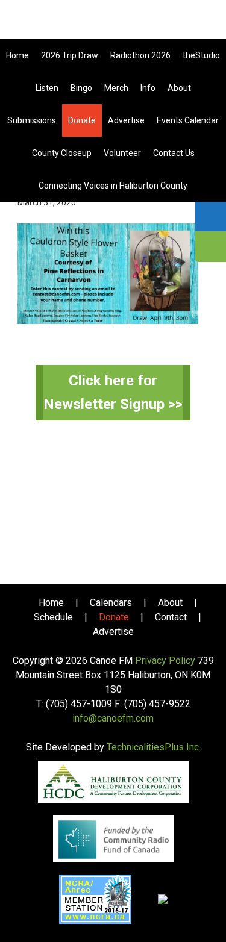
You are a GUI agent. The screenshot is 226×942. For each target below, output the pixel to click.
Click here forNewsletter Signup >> (113, 392)
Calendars (111, 602)
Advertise (113, 631)
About (170, 602)
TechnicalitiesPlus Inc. (154, 747)
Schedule (53, 617)
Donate (114, 617)
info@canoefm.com (113, 718)
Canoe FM (113, 24)
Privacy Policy (165, 660)
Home (51, 602)
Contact (171, 617)
